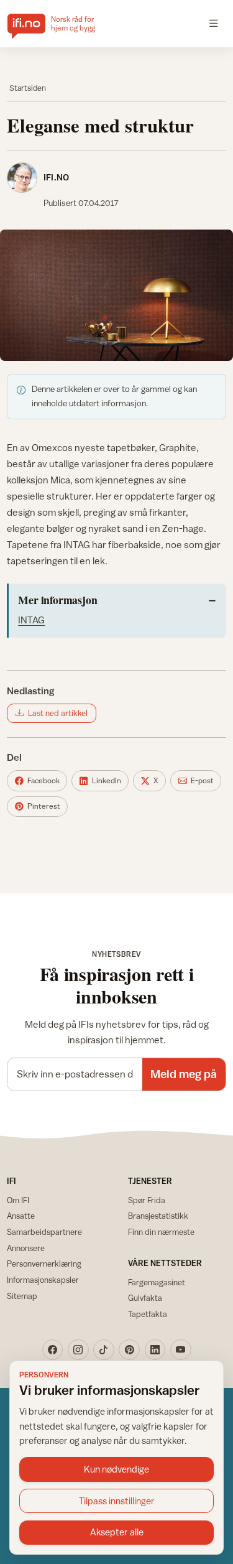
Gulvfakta (145, 1298)
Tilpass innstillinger (117, 1501)
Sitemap (22, 1296)
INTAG (31, 619)
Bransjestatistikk (158, 1216)
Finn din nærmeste (161, 1232)
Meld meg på (183, 1074)
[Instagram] (78, 1350)
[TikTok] (103, 1350)
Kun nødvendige (116, 1469)
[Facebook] (52, 1350)
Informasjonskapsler (43, 1280)
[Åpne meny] (214, 23)
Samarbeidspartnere (44, 1232)
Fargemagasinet (156, 1282)
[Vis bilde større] (116, 295)
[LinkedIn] (155, 1350)
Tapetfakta (147, 1314)
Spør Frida (146, 1200)
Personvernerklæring (44, 1263)
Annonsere (26, 1248)
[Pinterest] (129, 1350)
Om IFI (18, 1200)
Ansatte (21, 1216)
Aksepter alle (117, 1532)
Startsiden (27, 88)
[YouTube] (180, 1350)
